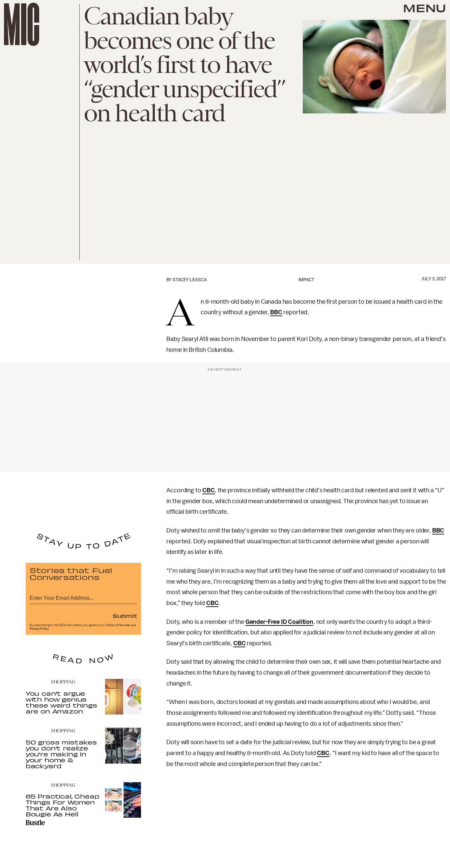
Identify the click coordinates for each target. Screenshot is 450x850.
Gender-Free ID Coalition (279, 622)
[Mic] (21, 24)
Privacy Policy (39, 628)
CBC (208, 490)
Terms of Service (118, 625)
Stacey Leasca (190, 279)
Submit (125, 615)
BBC (276, 312)
